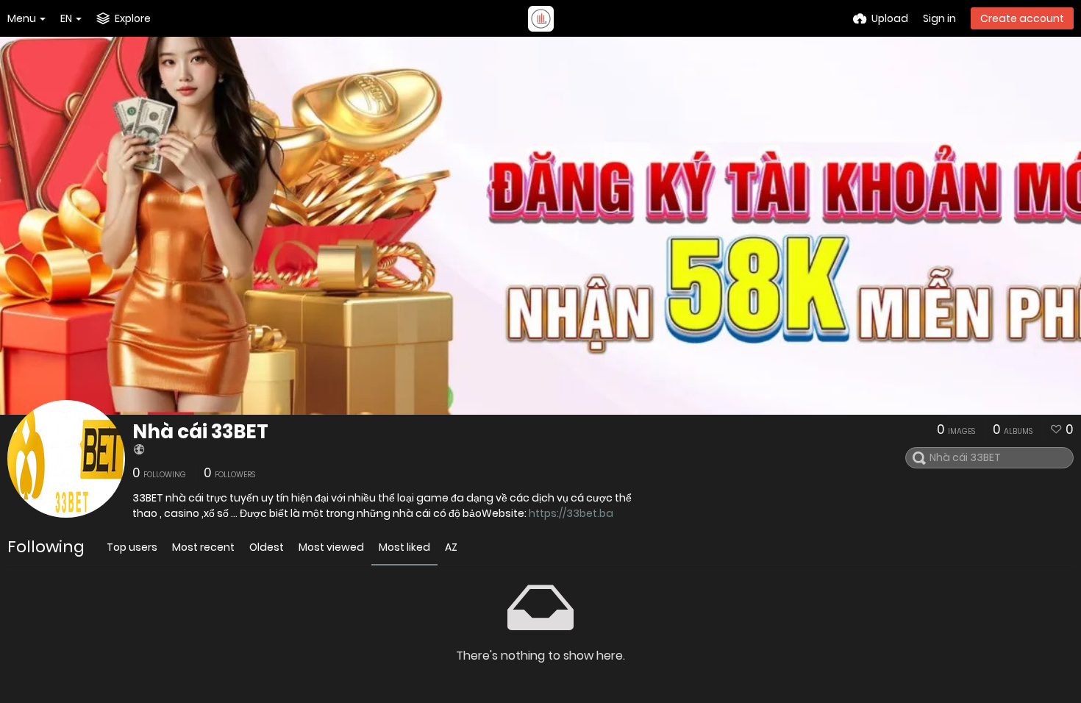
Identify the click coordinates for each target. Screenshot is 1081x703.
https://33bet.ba (571, 513)
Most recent (203, 547)
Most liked (404, 547)
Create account (1022, 18)
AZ (451, 547)
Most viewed (331, 547)
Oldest (266, 547)
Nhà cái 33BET (200, 431)
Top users (132, 547)
